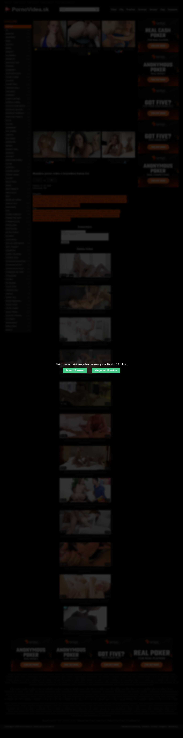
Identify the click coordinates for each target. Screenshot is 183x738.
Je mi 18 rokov (75, 370)
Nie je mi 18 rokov (105, 370)
